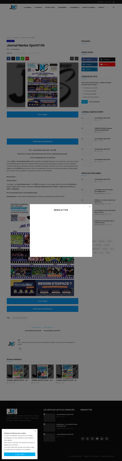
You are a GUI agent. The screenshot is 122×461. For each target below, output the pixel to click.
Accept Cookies (19, 454)
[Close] (90, 207)
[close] (35, 431)
